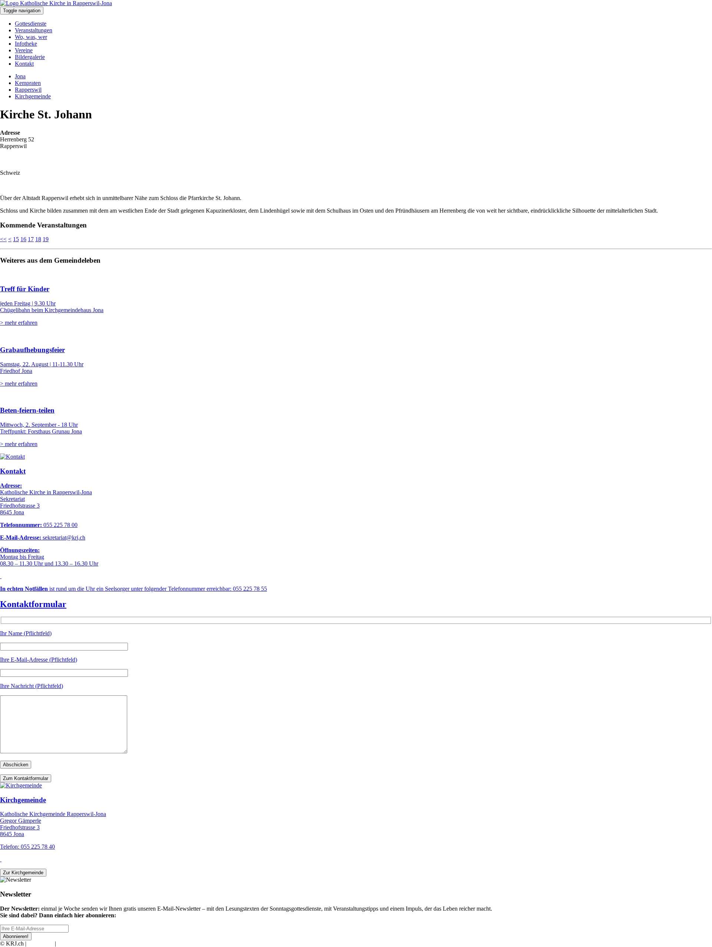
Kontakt (24, 63)
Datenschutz (71, 943)
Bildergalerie (30, 57)
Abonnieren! (16, 936)
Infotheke (26, 43)
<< (3, 239)
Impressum (40, 943)
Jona (20, 76)
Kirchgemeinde (33, 96)
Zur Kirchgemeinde (23, 872)
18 (38, 239)
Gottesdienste (30, 23)
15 (16, 239)
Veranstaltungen (33, 30)
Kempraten (28, 83)
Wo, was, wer (31, 37)
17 (31, 239)
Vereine (24, 50)
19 (46, 239)
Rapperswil (28, 89)
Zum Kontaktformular (25, 778)
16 (23, 239)
